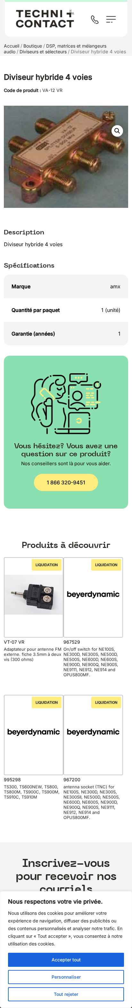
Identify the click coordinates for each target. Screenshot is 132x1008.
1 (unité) (110, 310)
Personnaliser (66, 977)
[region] (66, 949)
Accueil (11, 46)
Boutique (32, 46)
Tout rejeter (66, 994)
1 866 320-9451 (66, 482)
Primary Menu (111, 19)
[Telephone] (96, 20)
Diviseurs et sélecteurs (43, 51)
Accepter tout (66, 959)
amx (115, 286)
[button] (117, 131)
